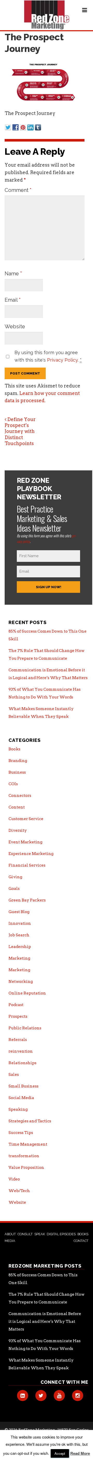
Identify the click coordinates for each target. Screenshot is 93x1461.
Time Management (28, 1144)
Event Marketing (25, 842)
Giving (15, 877)
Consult (25, 1234)
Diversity (18, 830)
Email (13, 300)
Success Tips (21, 1132)
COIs (13, 784)
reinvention (21, 1051)
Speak (39, 1234)
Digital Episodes (61, 1234)
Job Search (19, 935)
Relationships (22, 1063)
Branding (18, 760)
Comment (18, 190)
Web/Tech (19, 1190)
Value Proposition (26, 1167)
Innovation (20, 923)
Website (15, 326)
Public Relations (25, 1028)
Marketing (19, 958)
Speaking (18, 1109)
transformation (24, 1156)
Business (17, 772)
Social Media (21, 1097)
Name (13, 273)
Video (14, 1179)
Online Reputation (27, 993)
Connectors (20, 795)
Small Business (23, 1086)
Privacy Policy (62, 360)
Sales (14, 1074)
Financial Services (27, 865)
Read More (80, 1453)
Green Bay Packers (27, 900)
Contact (81, 1241)
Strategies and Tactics (30, 1121)
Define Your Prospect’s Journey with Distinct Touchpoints (20, 431)
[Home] (46, 15)
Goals (14, 888)
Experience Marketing (31, 853)
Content (17, 807)
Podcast (16, 1005)
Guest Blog (19, 912)
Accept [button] (60, 1453)
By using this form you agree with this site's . (48, 356)
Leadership (20, 946)
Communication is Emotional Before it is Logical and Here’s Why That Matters (45, 1321)
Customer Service (26, 819)
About (10, 1234)
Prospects (18, 1016)
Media (10, 1241)
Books (14, 749)
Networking (21, 981)
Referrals (18, 1039)
